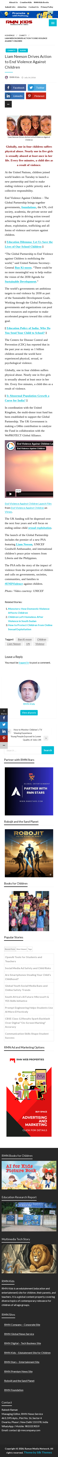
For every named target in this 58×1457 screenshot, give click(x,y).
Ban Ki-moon (25, 639)
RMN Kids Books (41, 2)
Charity (23, 35)
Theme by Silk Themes (38, 1452)
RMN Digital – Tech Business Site (22, 1343)
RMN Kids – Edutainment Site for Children (27, 1352)
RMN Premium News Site (18, 1371)
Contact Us (34, 7)
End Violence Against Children (27, 507)
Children (41, 639)
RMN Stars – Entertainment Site (21, 1361)
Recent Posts (10, 949)
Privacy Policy (47, 7)
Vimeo (8, 511)
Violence (39, 643)
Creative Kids (26, 2)
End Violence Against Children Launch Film (28, 503)
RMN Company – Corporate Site (22, 1324)
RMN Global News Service (19, 1333)
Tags (30, 949)
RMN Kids (15, 77)
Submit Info (10, 7)
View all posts (29, 712)
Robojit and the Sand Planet (19, 1380)
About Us (13, 2)
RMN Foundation (13, 1389)
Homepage (10, 35)
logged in (24, 662)
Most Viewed (21, 949)
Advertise (22, 7)
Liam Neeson (14, 643)
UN (28, 643)
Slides (23, 50)
